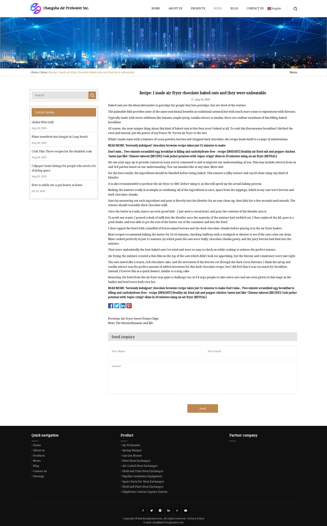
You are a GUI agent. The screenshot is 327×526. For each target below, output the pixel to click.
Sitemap (38, 476)
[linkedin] (168, 510)
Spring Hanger (132, 450)
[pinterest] (160, 510)
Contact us (255, 8)
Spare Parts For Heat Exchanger (143, 481)
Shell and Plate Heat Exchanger (143, 486)
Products (198, 8)
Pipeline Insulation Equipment (142, 476)
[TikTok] (177, 510)
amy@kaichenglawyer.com (168, 522)
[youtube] (185, 510)
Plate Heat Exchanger (136, 461)
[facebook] (143, 510)
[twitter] (151, 510)
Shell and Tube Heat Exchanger (143, 471)
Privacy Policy (196, 518)
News (218, 8)
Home (156, 8)
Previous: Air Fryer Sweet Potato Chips (133, 318)
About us (175, 8)
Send (202, 408)
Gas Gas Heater (132, 455)
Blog (234, 8)
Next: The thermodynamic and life (130, 323)
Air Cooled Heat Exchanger (140, 466)
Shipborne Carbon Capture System (144, 492)
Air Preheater (131, 445)
